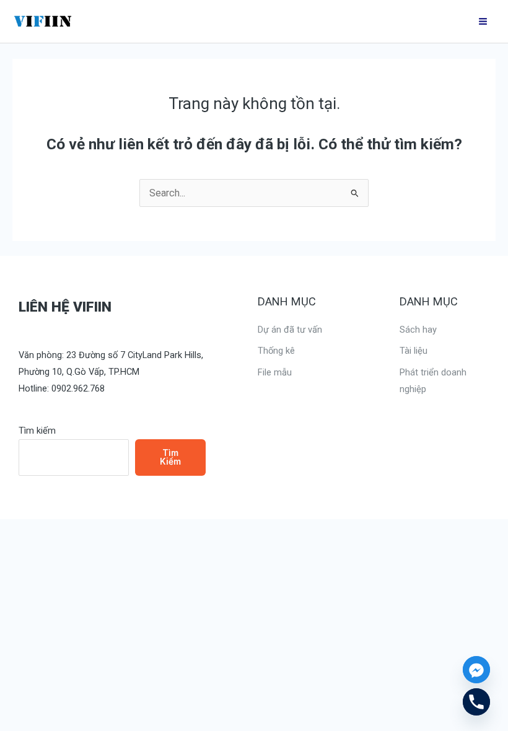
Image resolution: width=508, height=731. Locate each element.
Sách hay (418, 329)
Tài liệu (413, 350)
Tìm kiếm (37, 430)
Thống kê (276, 350)
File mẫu (275, 372)
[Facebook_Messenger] (476, 669)
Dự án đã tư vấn (290, 329)
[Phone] (476, 702)
